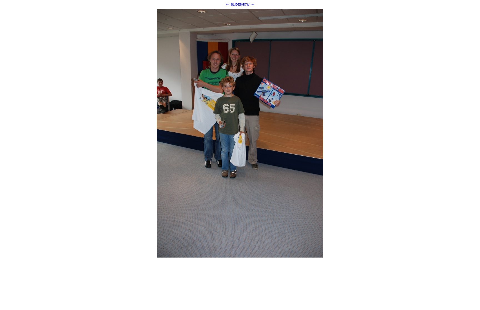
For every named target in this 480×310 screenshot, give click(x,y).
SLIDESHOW (240, 4)
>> (252, 4)
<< (227, 4)
